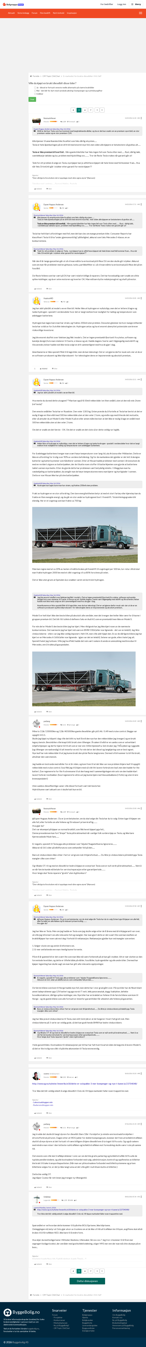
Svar (32, 99)
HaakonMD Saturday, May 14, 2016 (47, 390)
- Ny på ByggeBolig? (60, 1325)
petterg (47, 721)
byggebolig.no (33, 1328)
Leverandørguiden (89, 1325)
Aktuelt (11, 13)
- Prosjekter (57, 1317)
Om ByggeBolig (118, 1315)
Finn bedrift (45, 13)
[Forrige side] (97, 110)
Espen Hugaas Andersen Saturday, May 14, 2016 (52, 129)
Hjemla (85, 1317)
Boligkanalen (87, 1320)
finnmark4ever (50, 118)
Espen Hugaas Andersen (54, 204)
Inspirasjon (72, 13)
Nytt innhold (58, 13)
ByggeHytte (87, 1323)
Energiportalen (88, 1331)
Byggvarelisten (88, 1328)
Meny (138, 4)
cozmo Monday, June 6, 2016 (45, 1208)
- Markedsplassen (59, 1323)
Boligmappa (87, 1315)
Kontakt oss (117, 1317)
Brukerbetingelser (119, 1323)
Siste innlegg (23, 13)
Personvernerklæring (121, 1328)
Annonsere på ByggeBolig (123, 1325)
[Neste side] (102, 110)
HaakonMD (48, 298)
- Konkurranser (58, 1320)
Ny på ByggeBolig (119, 1320)
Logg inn (121, 4)
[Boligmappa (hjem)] (13, 4)
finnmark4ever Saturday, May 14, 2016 (48, 215)
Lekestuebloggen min (43, 1102)
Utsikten (47, 1197)
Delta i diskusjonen (87, 1281)
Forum (34, 13)
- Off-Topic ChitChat (61, 1328)
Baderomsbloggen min (43, 1105)
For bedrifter (107, 4)
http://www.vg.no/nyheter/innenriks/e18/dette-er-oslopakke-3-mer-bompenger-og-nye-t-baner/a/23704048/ (84, 1083)
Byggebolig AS (20, 1342)
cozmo (46, 1073)
